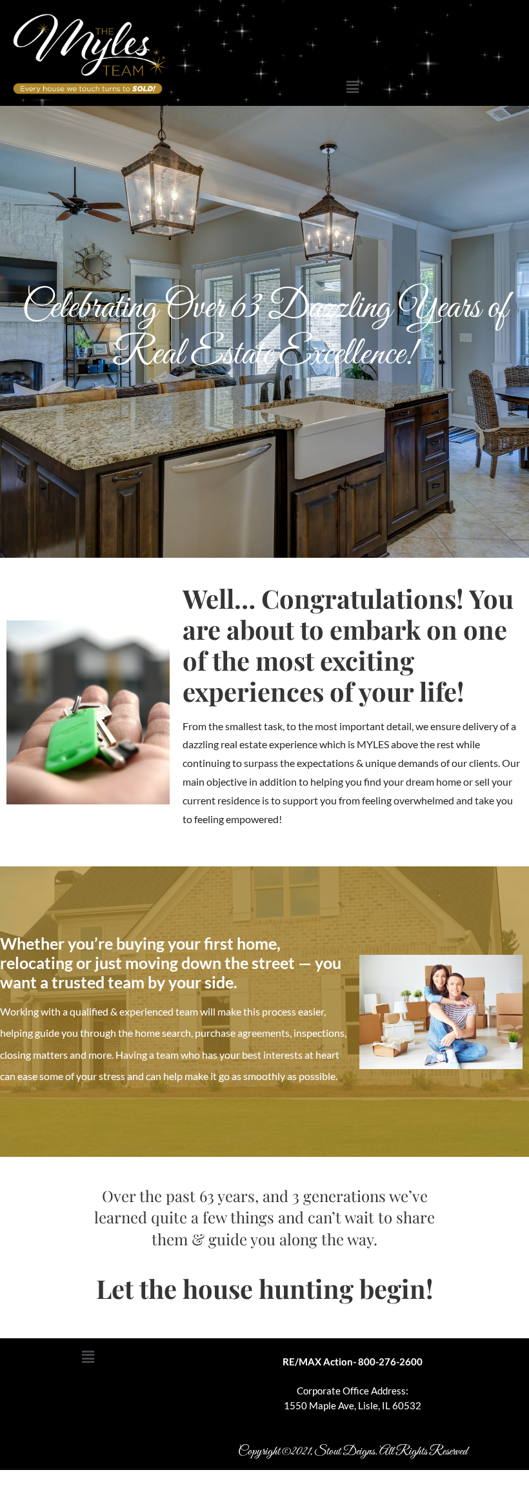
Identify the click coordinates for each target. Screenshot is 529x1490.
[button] (352, 87)
